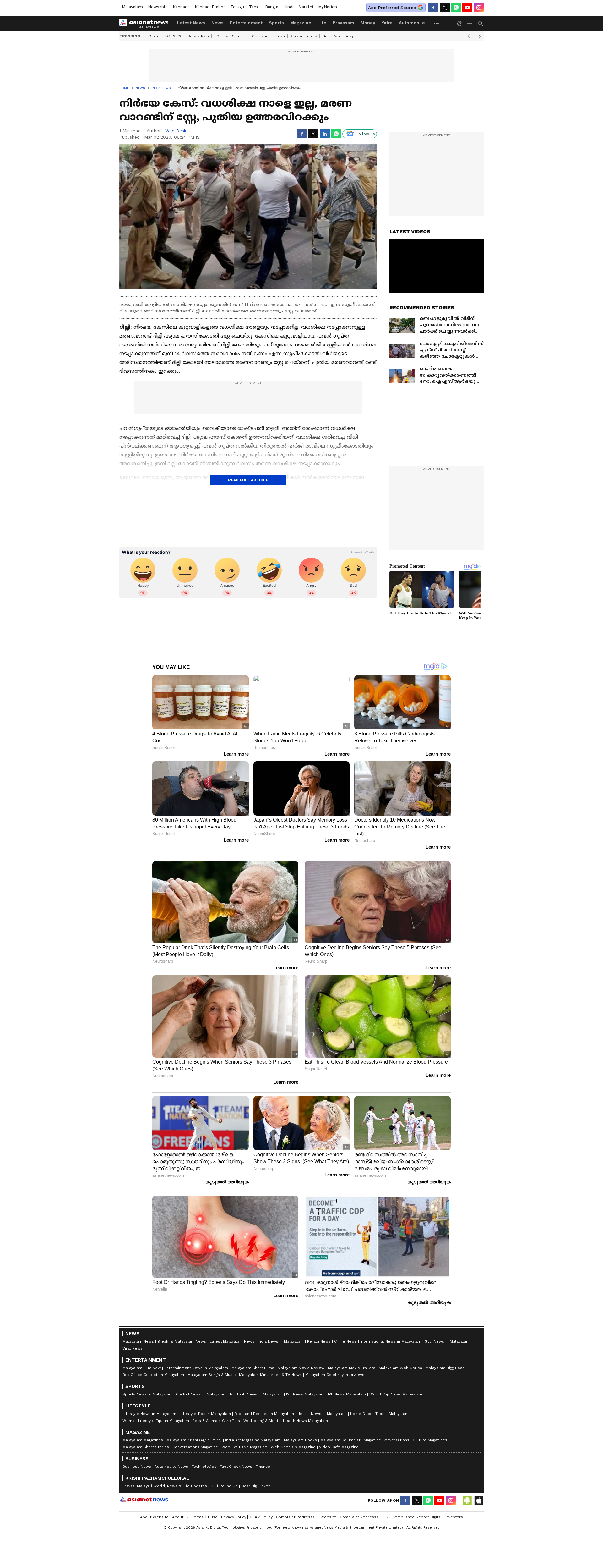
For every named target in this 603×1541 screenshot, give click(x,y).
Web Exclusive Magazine (244, 1447)
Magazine (300, 22)
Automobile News (171, 1466)
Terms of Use (205, 1517)
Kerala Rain (198, 36)
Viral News (132, 1348)
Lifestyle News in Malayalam (149, 1414)
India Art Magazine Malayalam (252, 1440)
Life (322, 22)
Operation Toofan (268, 36)
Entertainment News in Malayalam (196, 1368)
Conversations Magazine (195, 1447)
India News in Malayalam (281, 1341)
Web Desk (175, 130)
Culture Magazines (430, 1440)
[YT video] (467, 7)
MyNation (327, 6)
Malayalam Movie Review (301, 1368)
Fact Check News (236, 1466)
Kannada (181, 6)
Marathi (305, 6)
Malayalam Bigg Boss (445, 1368)
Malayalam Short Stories (145, 1447)
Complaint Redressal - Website (306, 1517)
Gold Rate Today (338, 36)
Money (368, 22)
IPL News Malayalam (347, 1394)
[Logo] (146, 23)
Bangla (271, 6)
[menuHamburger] (470, 23)
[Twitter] (445, 7)
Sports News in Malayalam (147, 1394)
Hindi (288, 6)
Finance (263, 1466)
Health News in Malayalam (322, 1414)
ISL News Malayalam (305, 1394)
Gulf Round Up (224, 1486)
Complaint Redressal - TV (364, 1517)
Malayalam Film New (141, 1368)
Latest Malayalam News (231, 1341)
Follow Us (365, 134)
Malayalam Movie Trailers (351, 1368)
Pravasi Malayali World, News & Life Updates (164, 1486)
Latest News (191, 22)
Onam (154, 36)
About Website (154, 1517)
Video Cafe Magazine (339, 1447)
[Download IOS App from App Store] (479, 1500)
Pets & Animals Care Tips (216, 1420)
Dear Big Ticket (255, 1486)
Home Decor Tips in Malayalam (379, 1414)
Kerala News (319, 1341)
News (217, 22)
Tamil (254, 6)
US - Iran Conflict (230, 36)
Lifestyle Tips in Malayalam (205, 1414)
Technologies (204, 1466)
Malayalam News (138, 1341)
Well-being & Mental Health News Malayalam (285, 1420)
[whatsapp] (456, 7)
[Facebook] (433, 7)
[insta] (479, 7)
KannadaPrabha (210, 6)
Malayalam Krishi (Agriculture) (194, 1440)
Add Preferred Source (392, 7)
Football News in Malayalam (256, 1394)
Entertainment (246, 22)
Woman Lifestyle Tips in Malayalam (155, 1420)
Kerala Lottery (303, 36)
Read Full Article (248, 480)
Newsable (158, 6)
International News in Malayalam (390, 1341)
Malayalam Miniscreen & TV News (270, 1375)
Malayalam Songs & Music (211, 1375)
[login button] (461, 23)
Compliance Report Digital (417, 1517)
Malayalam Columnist (340, 1440)
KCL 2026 (173, 36)
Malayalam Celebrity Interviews (334, 1375)
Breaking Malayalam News (181, 1341)
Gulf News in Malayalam (447, 1341)
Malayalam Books (300, 1440)
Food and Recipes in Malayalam (264, 1414)
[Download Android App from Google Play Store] (467, 1500)
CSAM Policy (261, 1517)
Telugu (237, 6)
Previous (469, 36)
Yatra (387, 22)
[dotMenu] (436, 23)
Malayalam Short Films (252, 1368)
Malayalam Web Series (400, 1368)
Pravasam (343, 22)
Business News (136, 1466)
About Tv (180, 1517)
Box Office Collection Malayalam (153, 1375)
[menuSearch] (480, 23)
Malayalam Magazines (142, 1440)
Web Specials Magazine (293, 1447)
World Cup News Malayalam (395, 1394)
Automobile (412, 22)
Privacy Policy (233, 1517)
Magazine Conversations (386, 1440)
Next (479, 36)
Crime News (345, 1341)
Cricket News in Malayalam (201, 1394)
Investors (454, 1517)
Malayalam (132, 6)
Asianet (143, 1499)
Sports (276, 22)
